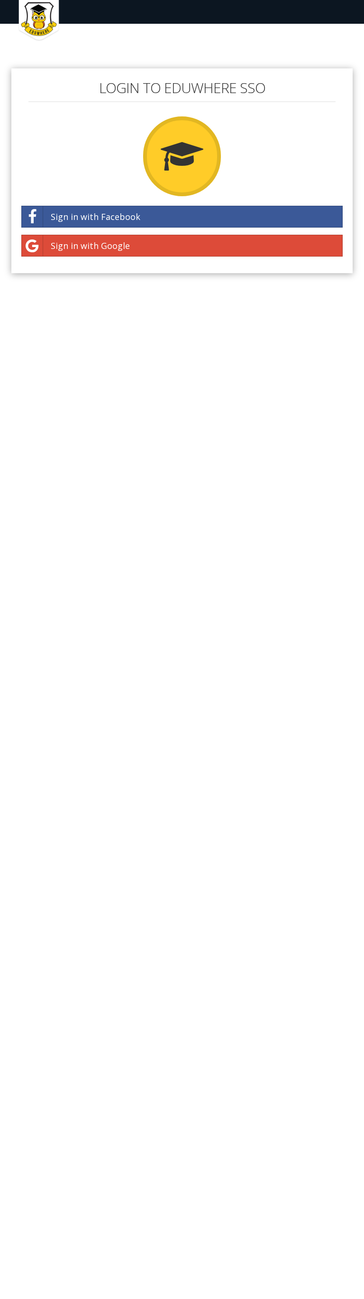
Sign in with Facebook (95, 216)
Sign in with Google (90, 245)
